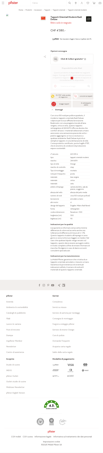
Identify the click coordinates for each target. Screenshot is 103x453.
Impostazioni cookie (51, 442)
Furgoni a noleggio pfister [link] (63, 324)
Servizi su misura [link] (59, 307)
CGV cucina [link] (28, 437)
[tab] (70, 110)
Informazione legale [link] (43, 437)
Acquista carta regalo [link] (62, 346)
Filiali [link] (8, 318)
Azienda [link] (9, 302)
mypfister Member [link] (14, 341)
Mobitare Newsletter (15, 387)
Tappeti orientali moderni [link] (77, 10)
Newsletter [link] (11, 346)
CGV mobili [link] (16, 437)
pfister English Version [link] (15, 393)
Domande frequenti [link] (61, 341)
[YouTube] (52, 284)
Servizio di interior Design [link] (63, 330)
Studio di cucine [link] (13, 365)
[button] (51, 406)
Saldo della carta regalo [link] (63, 352)
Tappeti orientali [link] (59, 10)
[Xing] (59, 284)
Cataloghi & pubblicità (15, 313)
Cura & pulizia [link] (58, 335)
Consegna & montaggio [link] (63, 318)
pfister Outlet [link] (12, 376)
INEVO (9, 370)
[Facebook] (39, 284)
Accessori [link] (38, 10)
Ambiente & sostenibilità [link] (17, 307)
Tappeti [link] (47, 10)
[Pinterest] (48, 284)
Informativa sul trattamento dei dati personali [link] (72, 437)
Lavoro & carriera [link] (13, 324)
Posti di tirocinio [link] (13, 330)
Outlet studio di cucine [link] (16, 381)
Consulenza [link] (57, 302)
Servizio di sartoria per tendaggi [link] (66, 313)
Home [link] (21, 10)
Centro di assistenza (15, 352)
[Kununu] (63, 284)
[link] (76, 3)
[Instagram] (44, 284)
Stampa (9, 335)
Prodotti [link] (29, 10)
